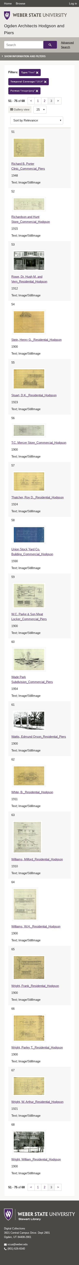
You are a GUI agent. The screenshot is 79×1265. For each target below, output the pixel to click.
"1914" (27, 81)
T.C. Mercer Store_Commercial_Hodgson (38, 442)
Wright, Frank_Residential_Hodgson (35, 986)
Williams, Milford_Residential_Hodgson (37, 859)
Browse (20, 3)
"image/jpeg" (23, 91)
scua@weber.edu (17, 1244)
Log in (73, 3)
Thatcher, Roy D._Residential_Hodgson (37, 497)
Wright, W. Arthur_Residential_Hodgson (37, 1101)
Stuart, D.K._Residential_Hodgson (34, 395)
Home (8, 3)
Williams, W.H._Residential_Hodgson (35, 926)
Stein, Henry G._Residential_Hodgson (36, 339)
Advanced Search (67, 45)
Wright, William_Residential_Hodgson (36, 1159)
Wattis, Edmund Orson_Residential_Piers (38, 736)
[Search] (50, 45)
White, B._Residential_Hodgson (32, 792)
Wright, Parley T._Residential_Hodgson (37, 1047)
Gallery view (21, 109)
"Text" (28, 72)
